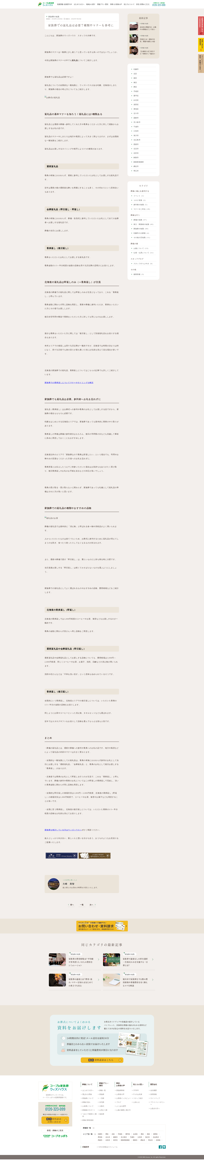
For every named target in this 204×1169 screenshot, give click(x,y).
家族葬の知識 (53, 17)
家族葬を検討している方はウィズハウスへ (63, 830)
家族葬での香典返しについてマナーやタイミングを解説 (69, 383)
